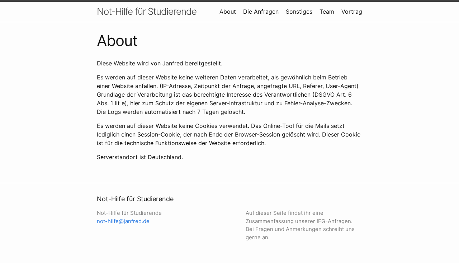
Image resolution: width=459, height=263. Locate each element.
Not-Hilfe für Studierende (147, 11)
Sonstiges (299, 11)
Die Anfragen (261, 11)
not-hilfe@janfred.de (123, 221)
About (227, 11)
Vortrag (351, 11)
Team (327, 11)
